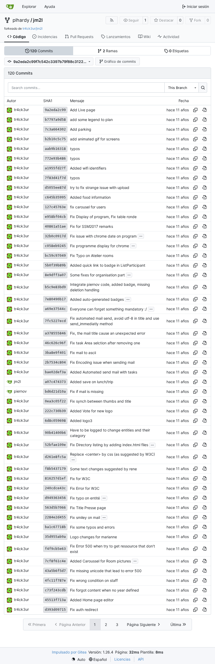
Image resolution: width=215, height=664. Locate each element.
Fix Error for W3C (84, 488)
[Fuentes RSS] (112, 20)
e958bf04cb (55, 217)
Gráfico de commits (120, 61)
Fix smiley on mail (85, 517)
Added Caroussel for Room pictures (100, 561)
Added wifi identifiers (88, 168)
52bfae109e (55, 445)
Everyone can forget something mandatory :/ (108, 309)
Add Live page (82, 110)
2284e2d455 (55, 517)
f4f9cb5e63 (55, 549)
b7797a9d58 (55, 120)
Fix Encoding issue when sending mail (102, 362)
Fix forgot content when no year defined (104, 590)
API (141, 659)
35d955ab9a (55, 537)
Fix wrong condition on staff (94, 580)
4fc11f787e (55, 580)
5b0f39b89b (55, 265)
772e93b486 (55, 158)
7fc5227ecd (55, 321)
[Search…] (202, 87)
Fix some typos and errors (92, 527)
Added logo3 (81, 420)
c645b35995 (55, 197)
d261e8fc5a (55, 457)
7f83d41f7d (55, 178)
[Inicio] (10, 6)
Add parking (80, 129)
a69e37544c (55, 309)
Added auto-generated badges (97, 299)
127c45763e (55, 207)
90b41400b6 (55, 433)
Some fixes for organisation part (97, 275)
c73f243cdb (55, 590)
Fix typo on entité (85, 498)
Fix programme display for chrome (99, 246)
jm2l (38, 20)
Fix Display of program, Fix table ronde (103, 216)
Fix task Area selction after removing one (105, 343)
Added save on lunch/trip (91, 382)
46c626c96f (55, 343)
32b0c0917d (55, 236)
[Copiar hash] (195, 110)
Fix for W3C (80, 478)
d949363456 (55, 498)
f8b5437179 (55, 469)
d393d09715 (55, 610)
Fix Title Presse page (88, 507)
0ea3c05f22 (55, 401)
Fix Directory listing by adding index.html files (109, 445)
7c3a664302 (55, 129)
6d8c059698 (55, 421)
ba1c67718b (55, 527)
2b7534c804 (55, 362)
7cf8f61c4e (55, 561)
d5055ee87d (55, 187)
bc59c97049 (55, 255)
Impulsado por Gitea (69, 652)
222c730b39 (55, 411)
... (140, 235)
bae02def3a (55, 372)
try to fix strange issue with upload (99, 187)
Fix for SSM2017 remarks (91, 226)
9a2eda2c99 (55, 110)
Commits (41, 51)
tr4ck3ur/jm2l (32, 28)
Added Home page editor (92, 600)
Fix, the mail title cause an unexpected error (107, 333)
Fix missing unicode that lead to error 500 (106, 570)
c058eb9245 (55, 246)
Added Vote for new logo (91, 411)
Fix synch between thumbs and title (100, 401)
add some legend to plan (91, 119)
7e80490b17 (55, 299)
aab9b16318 (55, 149)
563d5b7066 (55, 507)
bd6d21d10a (55, 391)
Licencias (122, 659)
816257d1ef (55, 478)
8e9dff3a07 (55, 275)
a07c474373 (55, 382)
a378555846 (55, 333)
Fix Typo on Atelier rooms (91, 255)
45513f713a (55, 600)
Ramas (110, 51)
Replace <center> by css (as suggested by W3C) (112, 454)
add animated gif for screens (95, 139)
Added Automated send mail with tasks (103, 372)
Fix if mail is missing (87, 391)
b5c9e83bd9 (55, 287)
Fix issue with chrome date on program (103, 236)
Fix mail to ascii (83, 352)
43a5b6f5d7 (55, 571)
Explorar (29, 6)
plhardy (21, 20)
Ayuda (49, 6)
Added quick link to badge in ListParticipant (107, 265)
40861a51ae (55, 226)
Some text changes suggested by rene (103, 469)
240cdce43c (55, 488)
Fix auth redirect (84, 609)
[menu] (78, 659)
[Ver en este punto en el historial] (204, 110)
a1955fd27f (55, 168)
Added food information (90, 197)
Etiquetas (179, 51)
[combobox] (181, 87)
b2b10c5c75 (55, 139)
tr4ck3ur (21, 109)
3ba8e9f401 (55, 353)
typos (75, 148)
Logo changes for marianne (93, 537)
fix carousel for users (88, 207)
